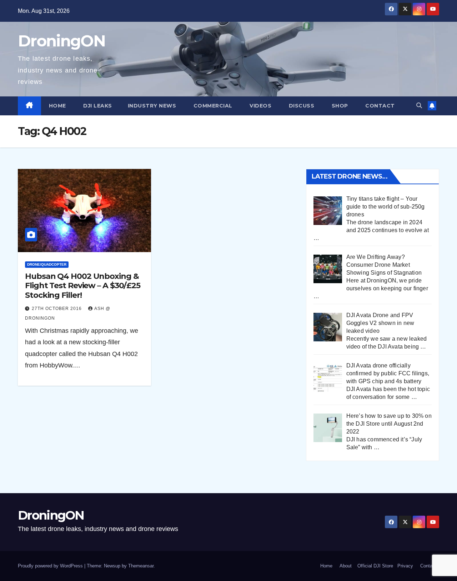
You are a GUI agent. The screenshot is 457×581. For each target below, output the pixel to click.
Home (57, 105)
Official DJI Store (374, 566)
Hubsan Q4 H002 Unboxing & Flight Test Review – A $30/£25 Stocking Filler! (82, 285)
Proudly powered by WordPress (51, 566)
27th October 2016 (57, 308)
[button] (419, 105)
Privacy (405, 566)
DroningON (62, 40)
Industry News (152, 105)
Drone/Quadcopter (46, 264)
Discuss (300, 105)
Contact (379, 105)
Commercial (212, 105)
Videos (260, 105)
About (346, 566)
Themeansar (141, 566)
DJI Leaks (97, 105)
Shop (339, 105)
